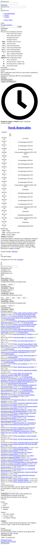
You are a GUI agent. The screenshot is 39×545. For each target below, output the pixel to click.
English (9, 123)
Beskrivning (4, 229)
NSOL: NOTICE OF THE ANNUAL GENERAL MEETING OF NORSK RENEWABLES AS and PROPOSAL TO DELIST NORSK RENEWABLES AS (19, 380)
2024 (8, 298)
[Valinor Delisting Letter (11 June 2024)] (13, 383)
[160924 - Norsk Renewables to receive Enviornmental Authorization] (9, 354)
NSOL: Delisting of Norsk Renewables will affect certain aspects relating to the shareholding (18, 317)
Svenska (3, 123)
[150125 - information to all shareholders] (10, 319)
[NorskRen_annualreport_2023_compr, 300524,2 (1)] (27, 386)
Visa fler (3, 485)
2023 (13, 298)
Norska (11, 284)
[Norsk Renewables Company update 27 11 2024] (23, 345)
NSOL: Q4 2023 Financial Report (23, 439)
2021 (24, 298)
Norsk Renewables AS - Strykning (23, 337)
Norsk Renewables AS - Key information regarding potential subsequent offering (19, 459)
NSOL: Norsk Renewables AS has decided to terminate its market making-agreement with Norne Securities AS (19, 444)
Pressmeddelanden (9, 13)
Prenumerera (4, 493)
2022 (19, 298)
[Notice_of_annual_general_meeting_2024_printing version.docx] (22, 383)
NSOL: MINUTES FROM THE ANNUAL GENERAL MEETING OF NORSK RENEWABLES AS (16, 375)
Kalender (4, 132)
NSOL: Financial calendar (20, 447)
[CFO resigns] (5, 365)
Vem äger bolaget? (6, 256)
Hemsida (3, 541)
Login (19, 26)
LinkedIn (13, 541)
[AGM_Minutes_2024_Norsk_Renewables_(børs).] (27, 377)
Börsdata (14, 251)
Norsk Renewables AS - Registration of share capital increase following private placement (18, 423)
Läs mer (15, 533)
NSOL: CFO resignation (20, 363)
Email (2, 490)
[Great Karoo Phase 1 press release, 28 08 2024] (9, 362)
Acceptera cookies (6, 535)
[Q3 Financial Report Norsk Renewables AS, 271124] (33, 345)
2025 (2, 298)
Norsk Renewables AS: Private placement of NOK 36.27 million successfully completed (19, 463)
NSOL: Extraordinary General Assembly (25, 436)
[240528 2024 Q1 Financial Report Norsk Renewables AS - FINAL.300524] (25, 393)
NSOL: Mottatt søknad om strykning (23, 367)
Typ (2, 271)
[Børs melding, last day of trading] (30, 314)
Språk (2, 273)
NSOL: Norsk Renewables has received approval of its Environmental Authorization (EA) (18, 351)
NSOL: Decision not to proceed (22, 482)
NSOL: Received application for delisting (25, 370)
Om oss (6, 15)
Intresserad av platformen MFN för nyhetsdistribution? (16, 76)
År (2, 270)
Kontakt (6, 17)
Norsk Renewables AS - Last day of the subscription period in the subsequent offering (18, 410)
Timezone (3, 499)
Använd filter (4, 280)
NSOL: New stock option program (23, 340)
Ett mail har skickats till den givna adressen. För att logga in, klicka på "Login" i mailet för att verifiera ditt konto (18, 523)
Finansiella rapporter (7, 290)
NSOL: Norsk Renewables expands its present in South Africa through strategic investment (18, 359)
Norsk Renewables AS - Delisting (23, 334)
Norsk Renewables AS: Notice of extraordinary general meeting (16, 449)
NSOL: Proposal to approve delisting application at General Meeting (17, 395)
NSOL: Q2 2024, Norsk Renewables (24, 355)
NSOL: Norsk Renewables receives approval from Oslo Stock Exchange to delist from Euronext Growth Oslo (18, 330)
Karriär (8, 541)
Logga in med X (7, 25)
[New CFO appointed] (9, 349)
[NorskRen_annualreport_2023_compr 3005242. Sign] (27, 390)
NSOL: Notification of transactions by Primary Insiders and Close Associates (18, 428)
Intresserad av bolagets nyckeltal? (10, 248)
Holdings (20, 259)
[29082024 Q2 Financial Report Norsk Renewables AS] (13, 357)
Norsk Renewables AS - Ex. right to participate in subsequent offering (17, 456)
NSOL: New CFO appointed (21, 347)
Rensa (11, 280)
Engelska (3, 284)
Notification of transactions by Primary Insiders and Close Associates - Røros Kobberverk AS (18, 431)
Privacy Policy (8, 20)
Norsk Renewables (19, 127)
